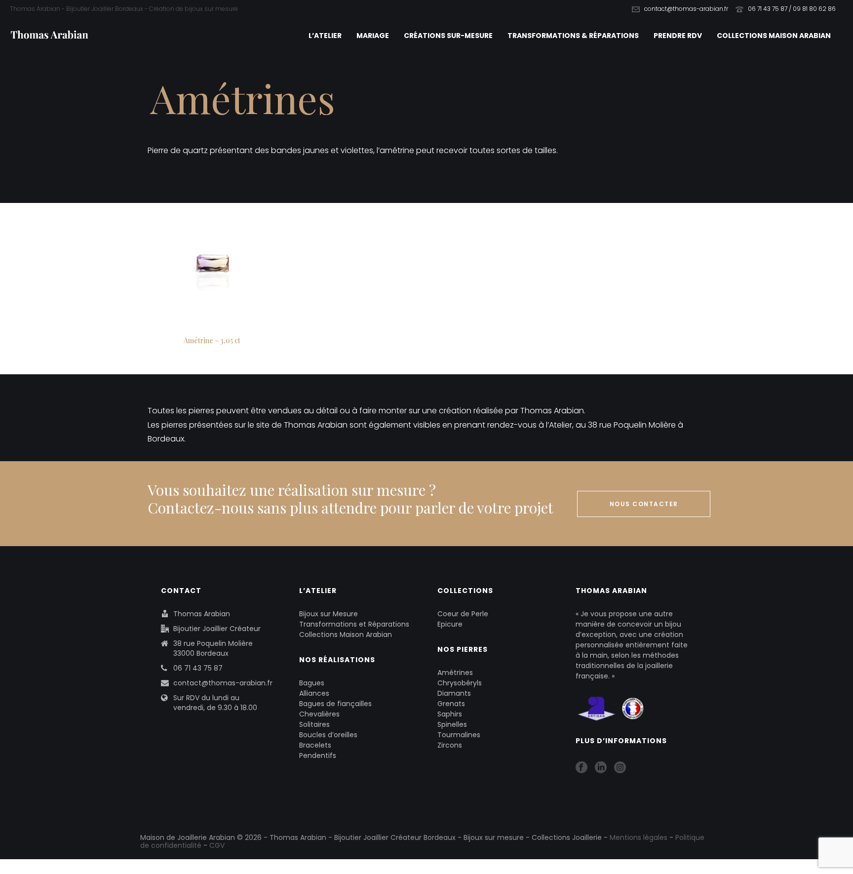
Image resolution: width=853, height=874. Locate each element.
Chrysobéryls (459, 683)
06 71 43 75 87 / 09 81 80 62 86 (792, 8)
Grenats (451, 704)
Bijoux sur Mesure (328, 614)
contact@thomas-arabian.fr (686, 8)
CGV (217, 845)
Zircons (449, 745)
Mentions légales (638, 837)
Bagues (311, 683)
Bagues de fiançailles (335, 704)
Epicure (450, 624)
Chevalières (319, 714)
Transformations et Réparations (354, 624)
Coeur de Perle (462, 614)
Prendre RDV (678, 35)
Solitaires (314, 724)
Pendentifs (317, 755)
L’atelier (325, 35)
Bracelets (315, 745)
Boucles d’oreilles (328, 735)
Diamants (454, 693)
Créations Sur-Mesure (448, 35)
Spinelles (452, 724)
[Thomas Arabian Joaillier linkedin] (601, 767)
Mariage (372, 35)
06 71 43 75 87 (198, 668)
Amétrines (455, 672)
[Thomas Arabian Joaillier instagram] (620, 767)
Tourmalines (458, 735)
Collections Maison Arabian (774, 35)
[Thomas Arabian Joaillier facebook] (581, 767)
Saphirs (449, 714)
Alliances (314, 693)
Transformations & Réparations (573, 35)
